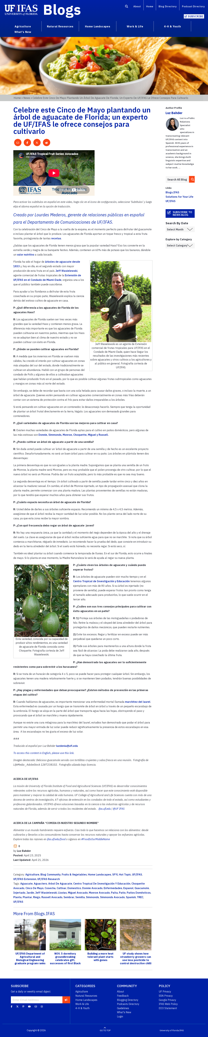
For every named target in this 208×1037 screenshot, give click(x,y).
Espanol (128, 888)
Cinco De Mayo (35, 888)
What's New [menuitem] (22, 32)
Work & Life (82, 1004)
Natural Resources (86, 995)
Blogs (62, 9)
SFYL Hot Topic (121, 874)
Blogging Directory (127, 1000)
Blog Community (50, 874)
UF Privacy (165, 991)
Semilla (80, 897)
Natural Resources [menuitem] (60, 26)
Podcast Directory (193, 6)
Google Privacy (167, 1000)
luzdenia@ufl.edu (67, 745)
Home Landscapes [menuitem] (97, 26)
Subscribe (195, 16)
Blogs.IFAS (172, 192)
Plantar (27, 897)
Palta (114, 892)
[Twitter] (17, 1006)
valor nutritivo (25, 254)
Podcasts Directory (128, 1004)
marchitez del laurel (137, 701)
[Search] (127, 7)
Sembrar (69, 897)
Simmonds (92, 897)
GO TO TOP (105, 1030)
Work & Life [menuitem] (135, 26)
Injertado (19, 892)
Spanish (131, 897)
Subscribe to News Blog (182, 213)
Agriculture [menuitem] (23, 26)
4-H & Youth (82, 1008)
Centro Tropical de (85, 581)
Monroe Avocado (99, 892)
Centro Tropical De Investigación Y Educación (101, 883)
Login (120, 1016)
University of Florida (169, 1030)
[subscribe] (66, 999)
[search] (192, 179)
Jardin (30, 892)
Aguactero (40, 883)
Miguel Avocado (78, 892)
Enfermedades (113, 888)
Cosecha (50, 888)
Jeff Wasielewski (66, 270)
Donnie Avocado (92, 888)
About (137, 6)
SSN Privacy (166, 995)
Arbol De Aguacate (60, 883)
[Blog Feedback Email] (36, 1006)
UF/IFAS (137, 874)
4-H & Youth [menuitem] (172, 26)
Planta (17, 897)
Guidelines (123, 1008)
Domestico (74, 888)
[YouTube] (29, 1006)
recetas (56, 238)
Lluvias (62, 892)
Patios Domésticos (139, 892)
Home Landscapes (99, 874)
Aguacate (26, 883)
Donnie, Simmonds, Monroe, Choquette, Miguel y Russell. (74, 434)
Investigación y (107, 581)
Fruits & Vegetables (74, 874)
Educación (123, 581)
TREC (140, 897)
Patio (122, 892)
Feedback (123, 995)
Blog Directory (168, 6)
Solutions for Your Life (179, 196)
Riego (36, 897)
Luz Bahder (174, 113)
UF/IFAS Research (48, 879)
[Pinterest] (23, 1006)
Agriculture (32, 874)
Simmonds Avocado (112, 897)
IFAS (181, 1030)
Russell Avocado (51, 897)
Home (149, 6)
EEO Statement (168, 1008)
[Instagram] (42, 1006)
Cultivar (61, 888)
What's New (124, 1012)
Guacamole (142, 888)
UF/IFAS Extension (24, 879)
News (26, 97)
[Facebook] (11, 1006)
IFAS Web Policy (168, 1004)
